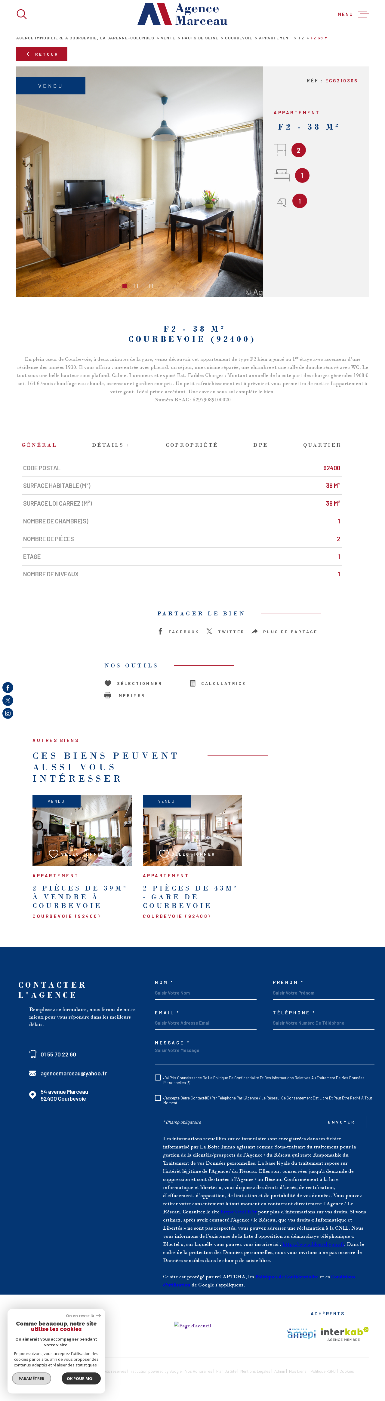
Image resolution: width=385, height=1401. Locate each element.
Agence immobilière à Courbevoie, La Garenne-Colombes (85, 37)
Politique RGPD (323, 1371)
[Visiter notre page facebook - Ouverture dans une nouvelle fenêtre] (7, 687)
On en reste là (80, 1316)
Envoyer (341, 1122)
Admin (279, 1371)
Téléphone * (294, 1012)
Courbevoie (239, 37)
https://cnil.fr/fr (239, 1211)
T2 (301, 37)
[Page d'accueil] (182, 14)
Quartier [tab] (322, 445)
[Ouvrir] (21, 14)
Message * (172, 1043)
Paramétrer (32, 1378)
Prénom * (288, 982)
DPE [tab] (260, 445)
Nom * (164, 982)
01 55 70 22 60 (58, 1054)
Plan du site (226, 1371)
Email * (167, 1012)
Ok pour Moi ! (81, 1378)
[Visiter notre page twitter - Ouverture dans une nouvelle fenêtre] (7, 700)
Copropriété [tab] (192, 445)
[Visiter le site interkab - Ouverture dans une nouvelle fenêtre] (345, 1334)
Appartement (275, 37)
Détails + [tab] (111, 445)
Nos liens (297, 1371)
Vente (168, 37)
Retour (47, 54)
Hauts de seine (200, 37)
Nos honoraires (198, 1371)
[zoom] (139, 181)
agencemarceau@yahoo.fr (74, 1073)
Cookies (347, 1371)
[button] (124, 286)
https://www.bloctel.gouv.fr (313, 1244)
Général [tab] (39, 445)
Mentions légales (255, 1371)
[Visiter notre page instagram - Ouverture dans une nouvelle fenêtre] (7, 713)
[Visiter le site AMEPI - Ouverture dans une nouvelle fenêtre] (301, 1334)
